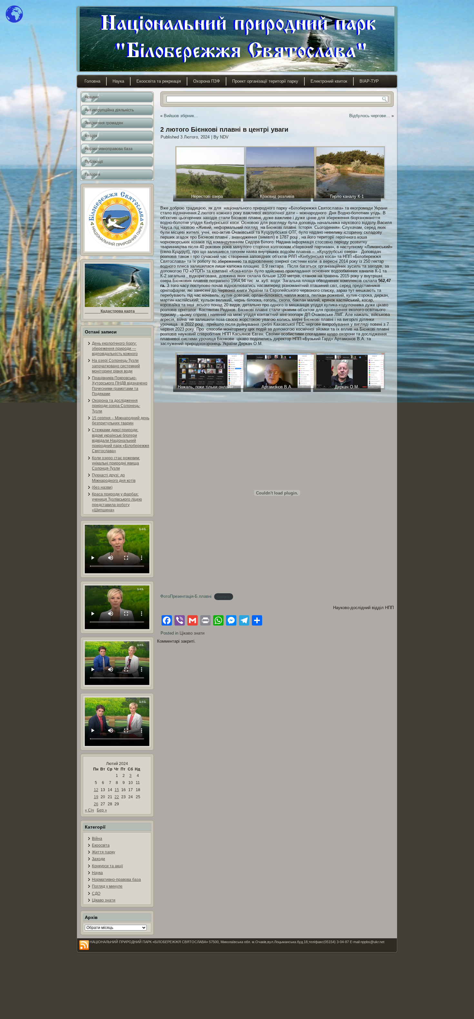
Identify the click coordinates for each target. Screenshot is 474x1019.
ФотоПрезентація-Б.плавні (186, 596)
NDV (224, 137)
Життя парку (103, 852)
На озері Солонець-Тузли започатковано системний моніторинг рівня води (116, 365)
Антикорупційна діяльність (109, 110)
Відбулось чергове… (369, 115)
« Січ (89, 810)
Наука (118, 81)
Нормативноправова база (109, 149)
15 (116, 790)
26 (96, 804)
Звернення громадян (104, 123)
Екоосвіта (101, 845)
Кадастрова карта (118, 311)
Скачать (223, 596)
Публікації (94, 161)
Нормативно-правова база (116, 879)
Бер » (102, 810)
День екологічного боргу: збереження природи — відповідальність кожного (115, 348)
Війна (97, 838)
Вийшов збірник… (181, 115)
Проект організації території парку (265, 81)
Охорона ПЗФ (206, 81)
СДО (96, 893)
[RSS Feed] (84, 945)
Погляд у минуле (107, 886)
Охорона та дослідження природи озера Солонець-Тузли (116, 405)
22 (116, 797)
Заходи (98, 859)
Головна (92, 81)
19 (96, 797)
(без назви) (102, 487)
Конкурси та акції (107, 866)
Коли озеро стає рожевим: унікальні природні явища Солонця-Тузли (116, 463)
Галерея (92, 174)
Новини (92, 97)
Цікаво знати (103, 900)
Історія (91, 136)
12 (96, 790)
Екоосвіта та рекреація (158, 81)
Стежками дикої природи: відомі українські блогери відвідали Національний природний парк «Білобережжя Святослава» (120, 440)
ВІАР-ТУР (369, 81)
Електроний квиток (329, 81)
